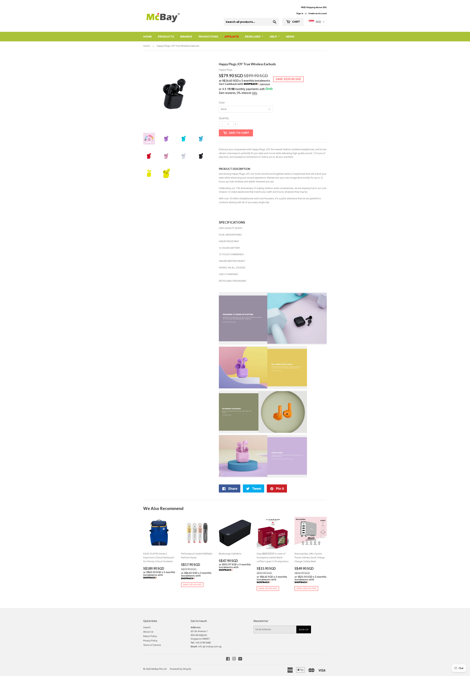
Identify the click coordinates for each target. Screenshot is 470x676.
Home (147, 36)
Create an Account (317, 13)
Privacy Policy (150, 640)
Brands (186, 36)
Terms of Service (152, 645)
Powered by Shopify (180, 669)
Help (274, 36)
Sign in (299, 13)
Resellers (253, 36)
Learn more (265, 84)
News (290, 36)
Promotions (208, 36)
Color (222, 102)
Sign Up (304, 629)
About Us (148, 631)
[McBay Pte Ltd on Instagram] (234, 659)
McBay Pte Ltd (159, 669)
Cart (295, 21)
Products (166, 36)
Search (147, 627)
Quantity (224, 118)
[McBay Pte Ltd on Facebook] (228, 659)
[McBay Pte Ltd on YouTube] (240, 659)
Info (254, 93)
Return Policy (150, 636)
